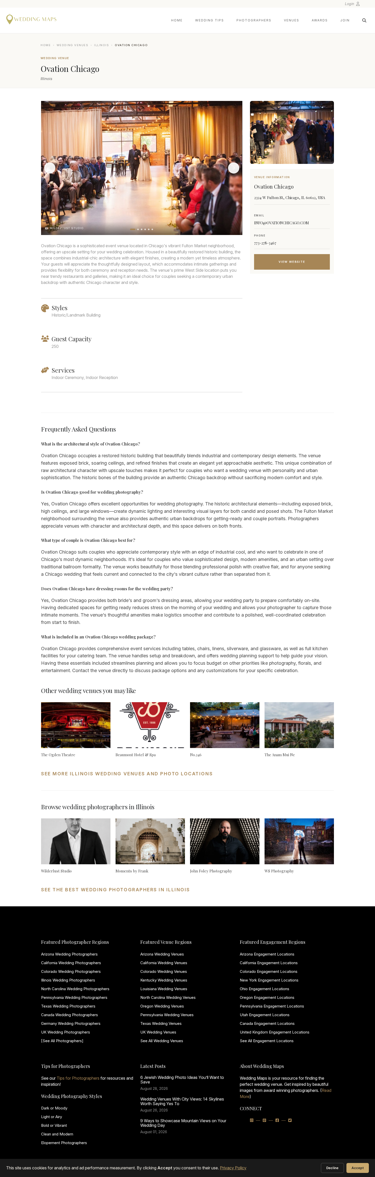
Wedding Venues (73, 45)
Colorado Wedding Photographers (71, 971)
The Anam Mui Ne (280, 754)
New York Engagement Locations (269, 980)
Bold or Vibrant (54, 1125)
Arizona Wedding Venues (162, 954)
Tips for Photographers (78, 1078)
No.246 (196, 754)
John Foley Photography (211, 870)
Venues (291, 20)
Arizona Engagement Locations (267, 954)
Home (177, 20)
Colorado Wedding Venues (163, 971)
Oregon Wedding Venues (162, 1006)
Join (345, 20)
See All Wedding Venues (161, 1040)
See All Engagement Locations (267, 1040)
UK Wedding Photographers (65, 1032)
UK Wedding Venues (158, 1032)
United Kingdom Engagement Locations (274, 1032)
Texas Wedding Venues (161, 1023)
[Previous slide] (49, 168)
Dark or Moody (54, 1108)
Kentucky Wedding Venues (163, 980)
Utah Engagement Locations (265, 1014)
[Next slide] (233, 168)
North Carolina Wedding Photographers (75, 988)
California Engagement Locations (269, 962)
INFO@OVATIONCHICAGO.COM (281, 222)
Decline (332, 1168)
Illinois (101, 45)
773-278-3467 (265, 242)
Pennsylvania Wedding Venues (167, 1014)
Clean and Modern (57, 1134)
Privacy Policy (233, 1167)
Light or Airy (51, 1116)
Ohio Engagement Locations (264, 988)
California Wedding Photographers (71, 962)
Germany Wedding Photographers (71, 1023)
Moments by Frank (132, 870)
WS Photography (279, 870)
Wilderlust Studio (56, 870)
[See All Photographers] (62, 1040)
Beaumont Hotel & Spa (136, 754)
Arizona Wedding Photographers (69, 954)
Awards (320, 20)
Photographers (253, 20)
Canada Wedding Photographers (69, 1014)
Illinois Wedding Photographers (68, 980)
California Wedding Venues (163, 962)
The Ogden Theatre (58, 754)
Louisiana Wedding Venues (163, 988)
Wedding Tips (209, 20)
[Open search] (364, 20)
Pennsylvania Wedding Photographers (74, 997)
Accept (358, 1168)
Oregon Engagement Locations (267, 997)
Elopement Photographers (64, 1142)
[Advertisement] (292, 318)
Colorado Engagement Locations (268, 971)
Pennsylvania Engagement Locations (272, 1006)
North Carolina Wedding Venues (168, 997)
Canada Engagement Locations (267, 1023)
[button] (132, 229)
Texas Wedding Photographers (68, 1006)
